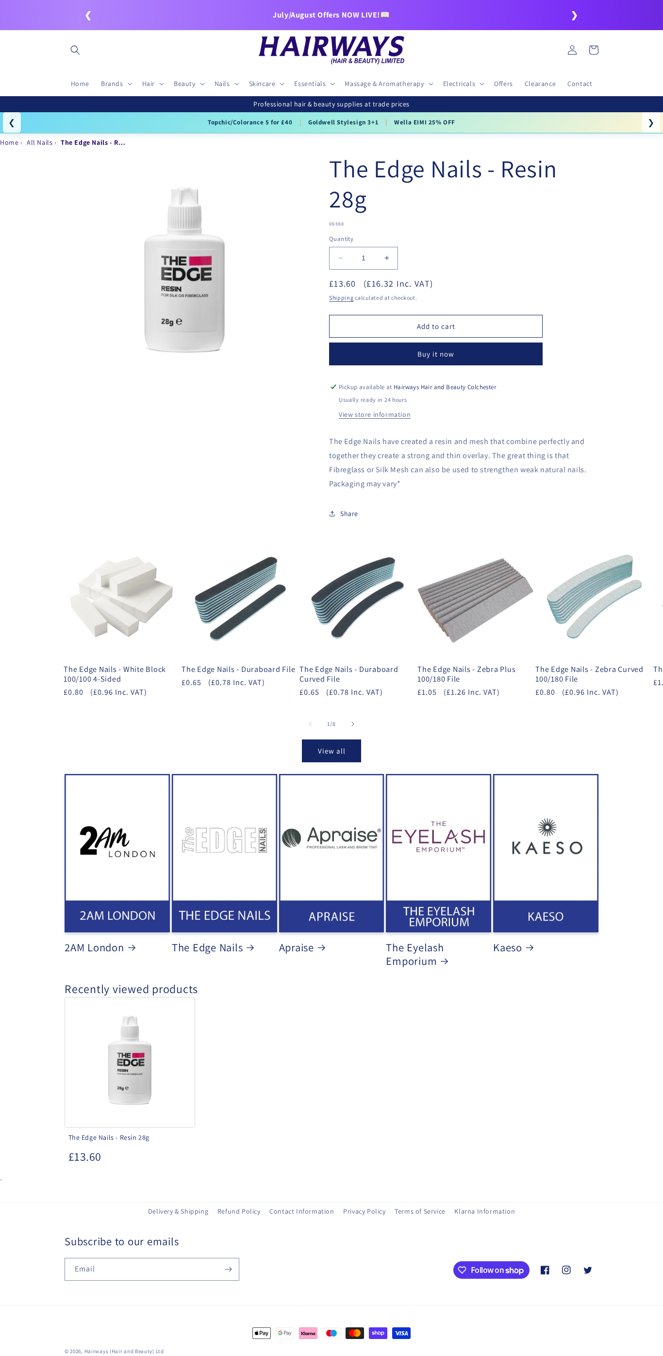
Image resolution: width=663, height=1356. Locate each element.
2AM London (94, 947)
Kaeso (507, 947)
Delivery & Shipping (178, 1211)
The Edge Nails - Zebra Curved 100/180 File (589, 674)
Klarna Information (484, 1211)
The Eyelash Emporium (415, 954)
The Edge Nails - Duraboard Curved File (348, 674)
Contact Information (301, 1211)
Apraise (296, 947)
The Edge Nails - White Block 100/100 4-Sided (115, 674)
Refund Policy (239, 1211)
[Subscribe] (228, 1269)
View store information (375, 414)
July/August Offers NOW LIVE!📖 (331, 15)
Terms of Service (420, 1211)
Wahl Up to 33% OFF (320, 122)
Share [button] (349, 513)
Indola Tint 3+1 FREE (242, 122)
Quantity (341, 239)
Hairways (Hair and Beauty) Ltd (124, 1351)
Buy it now (435, 354)
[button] (75, 50)
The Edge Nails (207, 947)
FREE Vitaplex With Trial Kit (409, 122)
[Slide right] (353, 724)
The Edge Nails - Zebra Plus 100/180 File (466, 674)
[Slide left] (310, 724)
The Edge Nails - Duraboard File (238, 669)
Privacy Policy (364, 1211)
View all (332, 750)
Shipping (341, 297)
